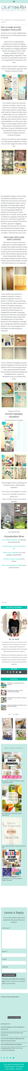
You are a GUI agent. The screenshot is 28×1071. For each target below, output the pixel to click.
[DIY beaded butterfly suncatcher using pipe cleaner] (23, 1002)
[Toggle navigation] (14, 2)
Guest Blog (7, 20)
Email (4, 959)
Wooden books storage (12, 559)
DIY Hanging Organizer (10, 540)
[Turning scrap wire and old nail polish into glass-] (14, 1002)
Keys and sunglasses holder (12, 565)
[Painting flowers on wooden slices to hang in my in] (5, 1012)
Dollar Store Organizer (11, 553)
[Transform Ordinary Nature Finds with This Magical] (5, 1002)
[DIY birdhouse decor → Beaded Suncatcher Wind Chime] (5, 1007)
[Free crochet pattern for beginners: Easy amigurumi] (14, 1007)
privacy (19, 1069)
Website (5, 967)
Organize (16, 24)
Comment (6, 928)
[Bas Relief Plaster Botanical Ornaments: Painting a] (23, 1007)
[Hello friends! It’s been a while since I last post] (23, 1012)
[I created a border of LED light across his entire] (14, 1012)
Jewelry (8, 24)
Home (2, 20)
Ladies (12, 24)
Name (5, 951)
